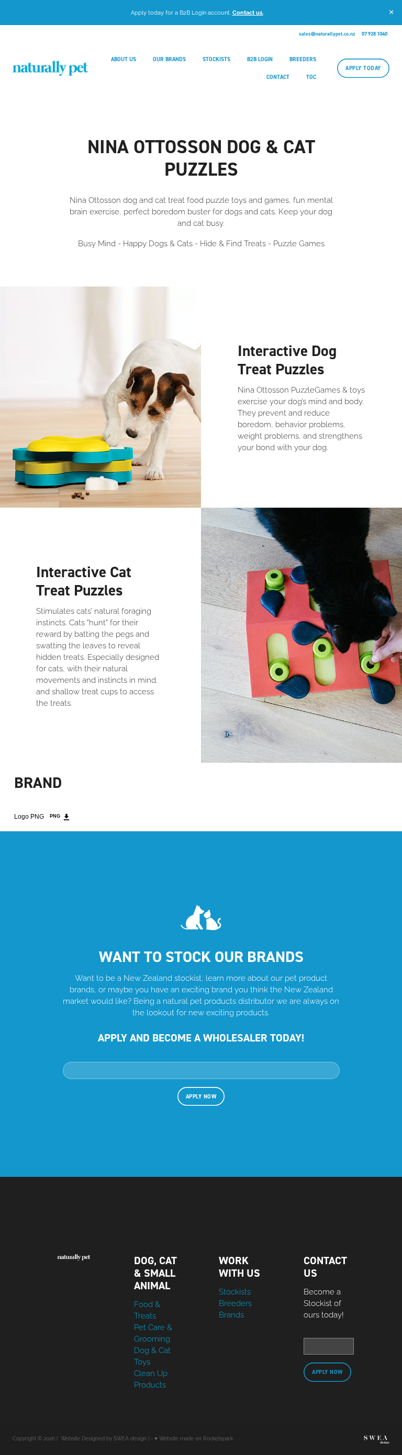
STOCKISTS (216, 59)
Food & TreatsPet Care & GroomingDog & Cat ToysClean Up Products (153, 1343)
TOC (311, 77)
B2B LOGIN (260, 59)
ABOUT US (123, 59)
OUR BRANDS (169, 59)
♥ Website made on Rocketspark (193, 1438)
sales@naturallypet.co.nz (327, 33)
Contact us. (247, 12)
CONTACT (277, 77)
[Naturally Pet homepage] (50, 68)
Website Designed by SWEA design (104, 1438)
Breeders (235, 1302)
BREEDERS (302, 59)
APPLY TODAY (363, 68)
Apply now (201, 1096)
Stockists (235, 1291)
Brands (231, 1314)
